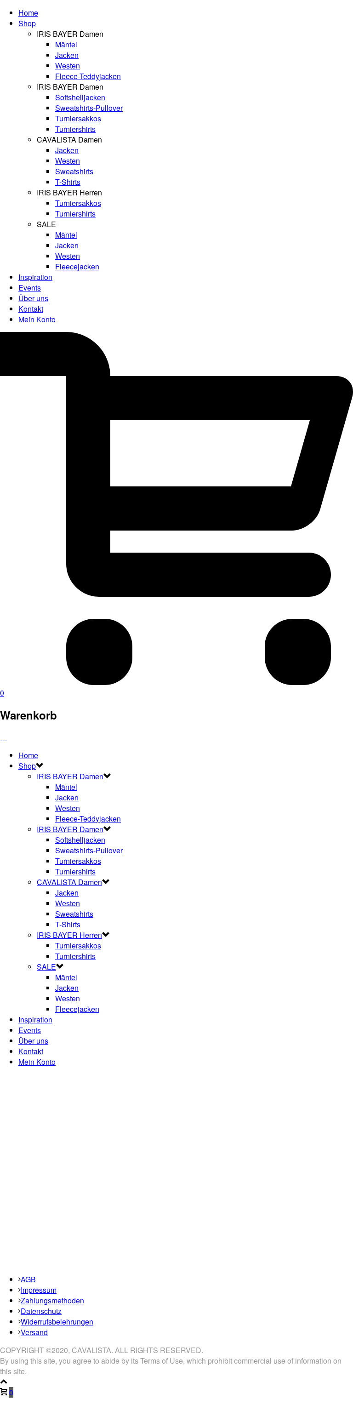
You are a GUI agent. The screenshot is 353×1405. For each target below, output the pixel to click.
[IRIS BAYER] (3, 737)
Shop (27, 23)
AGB (28, 1279)
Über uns (33, 298)
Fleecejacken (77, 266)
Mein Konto (37, 319)
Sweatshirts (74, 171)
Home (28, 12)
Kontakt (30, 308)
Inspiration (35, 277)
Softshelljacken (80, 97)
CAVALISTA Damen (69, 882)
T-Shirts (67, 182)
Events (29, 287)
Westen (67, 65)
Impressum (39, 1290)
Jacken (67, 55)
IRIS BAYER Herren (69, 935)
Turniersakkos (78, 118)
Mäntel (66, 44)
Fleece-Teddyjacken (88, 76)
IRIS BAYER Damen (70, 776)
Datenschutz (41, 1311)
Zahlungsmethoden (52, 1300)
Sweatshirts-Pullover (89, 108)
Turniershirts (75, 129)
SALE (46, 966)
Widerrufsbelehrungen (57, 1321)
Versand (34, 1332)
